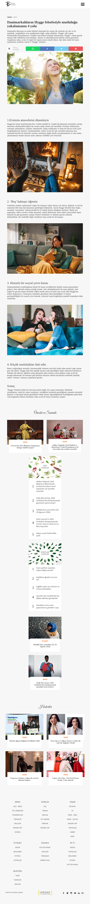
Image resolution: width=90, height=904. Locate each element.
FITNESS (18, 856)
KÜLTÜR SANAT (45, 847)
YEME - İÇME (72, 815)
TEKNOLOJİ (72, 828)
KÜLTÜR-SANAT (72, 864)
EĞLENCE (45, 843)
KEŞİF (72, 836)
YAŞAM (9, 17)
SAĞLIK (17, 847)
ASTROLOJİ (18, 860)
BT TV (72, 843)
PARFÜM (45, 823)
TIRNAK (45, 811)
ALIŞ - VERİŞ (17, 806)
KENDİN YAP (17, 828)
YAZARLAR (17, 880)
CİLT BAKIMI (45, 819)
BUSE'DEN (17, 871)
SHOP (18, 876)
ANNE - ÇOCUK (72, 819)
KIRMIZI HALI (45, 860)
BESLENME (18, 852)
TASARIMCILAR (17, 815)
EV (72, 811)
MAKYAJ (45, 815)
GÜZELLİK (45, 802)
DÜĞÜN (17, 832)
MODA (17, 802)
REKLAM (18, 884)
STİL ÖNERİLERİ (17, 811)
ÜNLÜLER (17, 823)
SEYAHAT (72, 806)
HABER (15, 17)
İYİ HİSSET (18, 843)
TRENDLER (17, 819)
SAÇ (45, 806)
